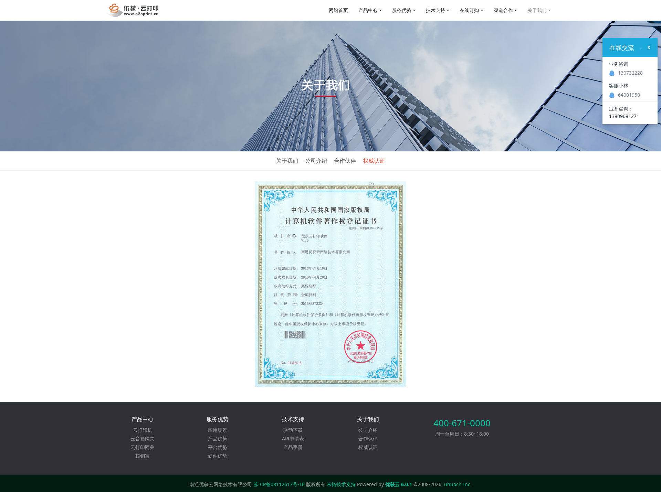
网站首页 (338, 10)
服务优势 (401, 10)
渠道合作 (503, 10)
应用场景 (217, 430)
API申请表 (293, 438)
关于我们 (537, 10)
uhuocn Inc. (458, 484)
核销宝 (142, 455)
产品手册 (293, 447)
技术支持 (435, 10)
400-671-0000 (462, 423)
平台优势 (217, 447)
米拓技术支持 (341, 484)
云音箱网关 (142, 438)
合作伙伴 (345, 160)
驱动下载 (293, 430)
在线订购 (469, 10)
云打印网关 (142, 447)
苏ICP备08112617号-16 (279, 484)
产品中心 (368, 10)
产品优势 (217, 438)
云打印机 (142, 430)
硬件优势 (217, 455)
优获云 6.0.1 (398, 484)
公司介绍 (316, 160)
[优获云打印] (133, 10)
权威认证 (374, 160)
